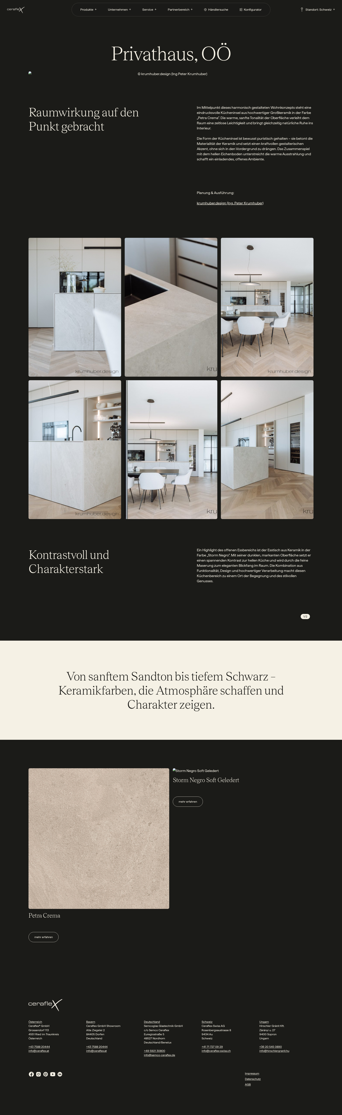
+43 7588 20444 (39, 1046)
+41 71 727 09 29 (212, 1046)
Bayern (90, 1022)
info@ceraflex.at (38, 1051)
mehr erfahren (43, 937)
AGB (248, 1084)
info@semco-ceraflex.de (159, 1055)
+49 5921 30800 (154, 1051)
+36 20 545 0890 (270, 1046)
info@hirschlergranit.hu (274, 1051)
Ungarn (264, 1022)
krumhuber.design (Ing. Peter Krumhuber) (230, 203)
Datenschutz (253, 1079)
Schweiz (207, 1022)
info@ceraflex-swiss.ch (216, 1051)
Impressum (252, 1073)
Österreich (35, 1022)
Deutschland (152, 1022)
